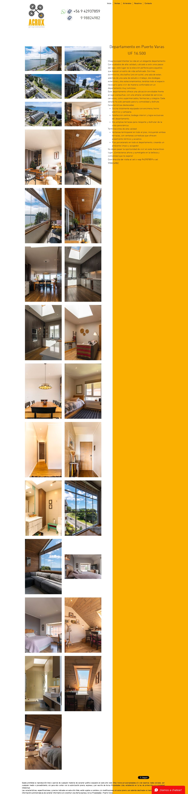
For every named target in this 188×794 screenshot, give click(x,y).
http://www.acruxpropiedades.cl (125, 783)
